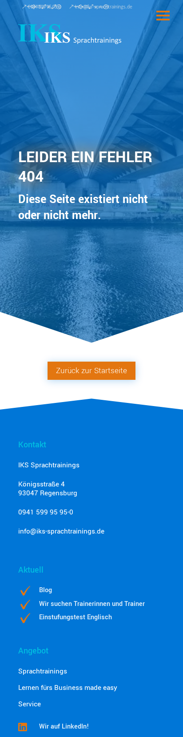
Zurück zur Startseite (91, 370)
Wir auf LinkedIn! (64, 726)
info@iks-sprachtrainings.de (61, 531)
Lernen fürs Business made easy (67, 688)
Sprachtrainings (42, 671)
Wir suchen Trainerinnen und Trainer (92, 604)
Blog (45, 590)
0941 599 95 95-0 (45, 512)
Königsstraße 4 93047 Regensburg (47, 488)
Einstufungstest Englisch (75, 617)
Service (29, 704)
